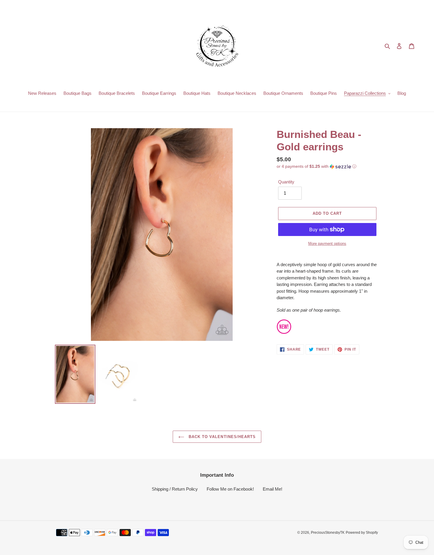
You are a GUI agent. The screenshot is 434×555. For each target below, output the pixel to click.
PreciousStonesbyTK (328, 532)
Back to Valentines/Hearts (221, 436)
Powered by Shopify (362, 532)
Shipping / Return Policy (175, 488)
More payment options (327, 243)
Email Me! (272, 488)
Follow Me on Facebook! (230, 488)
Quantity (286, 181)
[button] (316, 166)
